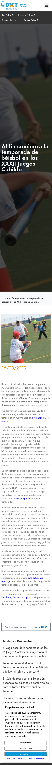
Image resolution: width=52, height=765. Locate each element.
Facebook (6, 597)
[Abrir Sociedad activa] (18, 20)
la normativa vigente (20, 498)
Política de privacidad (16, 758)
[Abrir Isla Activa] (13, 15)
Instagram (26, 597)
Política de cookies (36, 758)
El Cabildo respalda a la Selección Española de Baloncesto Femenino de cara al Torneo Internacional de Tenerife (26, 685)
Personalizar (25, 743)
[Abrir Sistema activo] (38, 20)
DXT (4, 298)
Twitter (16, 597)
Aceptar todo (25, 754)
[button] (46, 5)
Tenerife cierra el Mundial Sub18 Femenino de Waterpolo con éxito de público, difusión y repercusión (26, 667)
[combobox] (16, 627)
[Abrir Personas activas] (35, 15)
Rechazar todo (25, 748)
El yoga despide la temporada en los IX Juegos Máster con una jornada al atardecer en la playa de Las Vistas (25, 652)
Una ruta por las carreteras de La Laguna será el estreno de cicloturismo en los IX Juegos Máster (25, 702)
